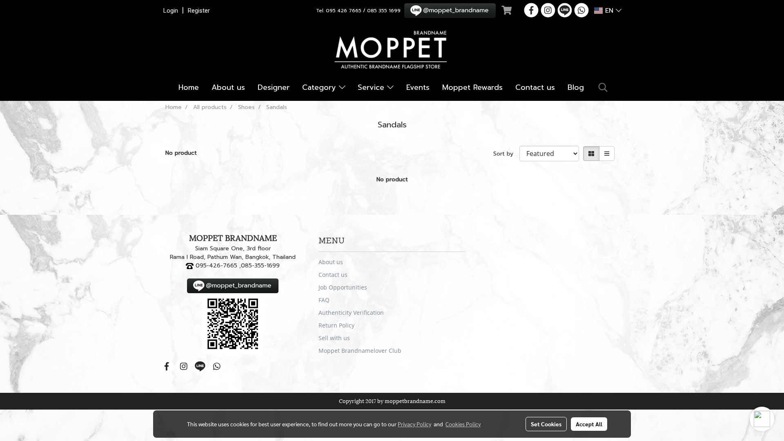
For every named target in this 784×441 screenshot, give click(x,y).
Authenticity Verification (351, 312)
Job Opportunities (342, 287)
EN (609, 11)
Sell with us (334, 338)
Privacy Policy (414, 424)
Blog (576, 87)
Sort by (506, 153)
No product (181, 153)
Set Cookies (546, 424)
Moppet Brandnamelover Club (359, 350)
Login (170, 10)
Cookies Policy (463, 424)
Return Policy (336, 325)
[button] (603, 87)
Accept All (589, 424)
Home (188, 87)
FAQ (324, 300)
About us (228, 87)
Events (418, 87)
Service (372, 87)
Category (320, 87)
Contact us (535, 87)
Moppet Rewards (472, 87)
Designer (274, 87)
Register (199, 10)
